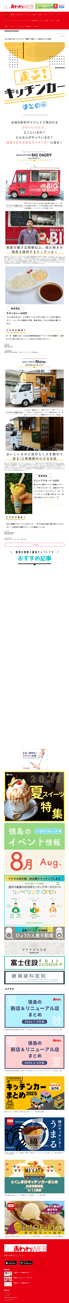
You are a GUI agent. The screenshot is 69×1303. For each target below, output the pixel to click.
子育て (40, 14)
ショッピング (26, 20)
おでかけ (34, 14)
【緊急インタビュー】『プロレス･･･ (23, 1277)
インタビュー (21, 26)
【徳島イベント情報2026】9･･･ (22, 1272)
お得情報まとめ (35, 20)
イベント (27, 14)
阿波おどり (29, 26)
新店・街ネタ (20, 14)
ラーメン (58, 14)
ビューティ (17, 20)
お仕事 (58, 20)
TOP (7, 14)
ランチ (51, 14)
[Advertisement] (34, 730)
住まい (52, 20)
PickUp (35, 26)
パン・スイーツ (9, 20)
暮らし (7, 26)
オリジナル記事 (44, 20)
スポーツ (13, 26)
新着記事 (12, 14)
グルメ (45, 14)
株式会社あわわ (7, 1293)
